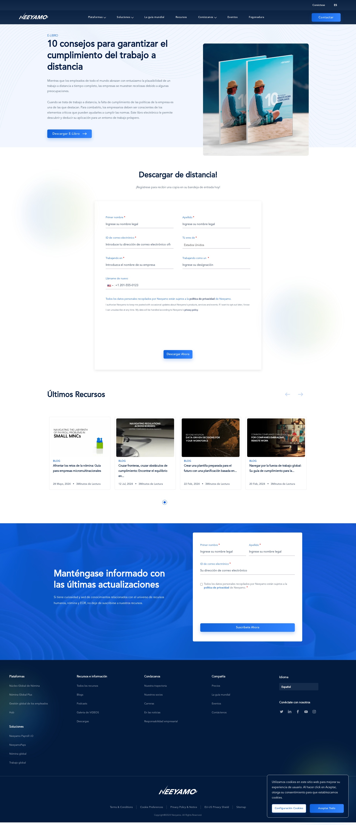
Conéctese (318, 5)
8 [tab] (186, 502)
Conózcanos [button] (205, 17)
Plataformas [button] (95, 17)
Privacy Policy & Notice (183, 807)
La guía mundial (154, 17)
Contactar (326, 17)
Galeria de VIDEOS (88, 712)
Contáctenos (219, 712)
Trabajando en (114, 258)
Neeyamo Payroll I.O (21, 736)
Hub (11, 712)
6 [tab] (175, 502)
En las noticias (152, 712)
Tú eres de (188, 238)
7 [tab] (181, 502)
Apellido (187, 217)
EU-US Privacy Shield (217, 807)
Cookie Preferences (151, 807)
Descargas (83, 721)
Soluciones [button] (123, 17)
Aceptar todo (326, 808)
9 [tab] (192, 502)
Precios (216, 686)
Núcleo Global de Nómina (24, 686)
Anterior (287, 394)
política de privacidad (202, 299)
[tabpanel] (95, 456)
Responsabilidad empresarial (161, 721)
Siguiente (300, 394)
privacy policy (191, 310)
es (335, 5)
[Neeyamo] (33, 16)
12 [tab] (209, 502)
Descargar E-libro (66, 133)
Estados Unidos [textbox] (194, 245)
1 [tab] (148, 502)
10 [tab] (198, 502)
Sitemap (241, 807)
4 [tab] (164, 502)
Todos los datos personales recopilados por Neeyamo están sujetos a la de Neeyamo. (168, 299)
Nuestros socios (153, 694)
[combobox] (216, 245)
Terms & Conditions (121, 807)
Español (286, 687)
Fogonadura (256, 17)
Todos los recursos (87, 686)
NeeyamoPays (17, 745)
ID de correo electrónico (120, 238)
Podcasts (82, 703)
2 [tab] (153, 502)
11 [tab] (203, 502)
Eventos (233, 17)
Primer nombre (114, 217)
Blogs (80, 694)
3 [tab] (159, 502)
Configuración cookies (289, 808)
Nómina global (17, 754)
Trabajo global (17, 762)
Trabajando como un (194, 258)
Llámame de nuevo (117, 278)
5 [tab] (170, 502)
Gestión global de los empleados (28, 703)
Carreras (149, 703)
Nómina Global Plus (20, 694)
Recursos (181, 17)
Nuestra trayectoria (155, 686)
